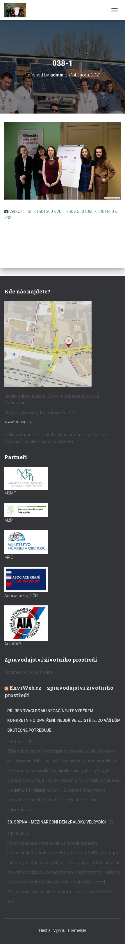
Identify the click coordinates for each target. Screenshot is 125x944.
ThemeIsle (76, 930)
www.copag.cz (18, 421)
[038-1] (62, 160)
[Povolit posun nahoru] (113, 932)
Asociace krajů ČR (21, 595)
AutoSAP (12, 644)
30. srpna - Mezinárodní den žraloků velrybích (57, 822)
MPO (8, 557)
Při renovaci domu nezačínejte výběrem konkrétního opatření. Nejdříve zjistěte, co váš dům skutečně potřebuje (64, 721)
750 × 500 (75, 211)
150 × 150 (34, 211)
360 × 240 (95, 211)
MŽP (8, 520)
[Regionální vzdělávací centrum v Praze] (17, 10)
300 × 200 (55, 211)
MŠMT (10, 493)
